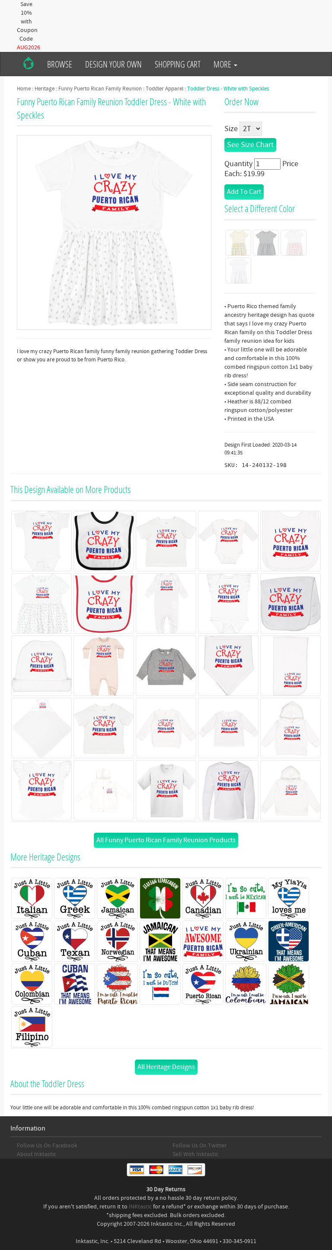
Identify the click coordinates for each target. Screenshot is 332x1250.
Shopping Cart (178, 64)
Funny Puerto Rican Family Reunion (100, 88)
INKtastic (140, 1207)
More (223, 64)
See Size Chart (250, 145)
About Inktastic (36, 1154)
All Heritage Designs (166, 1067)
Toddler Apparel (164, 88)
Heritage (44, 88)
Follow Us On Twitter (199, 1146)
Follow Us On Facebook (47, 1146)
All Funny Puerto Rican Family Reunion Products (166, 840)
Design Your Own (113, 64)
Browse (59, 64)
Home (24, 88)
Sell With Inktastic (195, 1154)
